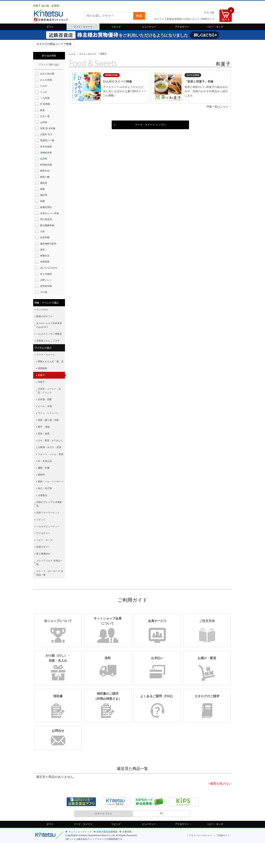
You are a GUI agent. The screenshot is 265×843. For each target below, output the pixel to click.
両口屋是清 (46, 219)
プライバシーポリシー (200, 835)
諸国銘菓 (42, 368)
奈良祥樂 (44, 237)
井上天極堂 (46, 274)
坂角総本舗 (46, 286)
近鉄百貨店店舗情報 (106, 831)
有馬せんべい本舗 (49, 213)
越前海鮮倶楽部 (48, 243)
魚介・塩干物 (45, 488)
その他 (43, 292)
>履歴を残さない (220, 783)
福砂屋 (43, 195)
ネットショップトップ (80, 831)
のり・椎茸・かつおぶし (50, 440)
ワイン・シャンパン (48, 413)
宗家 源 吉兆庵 (47, 128)
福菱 (42, 201)
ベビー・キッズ (215, 26)
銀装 (42, 110)
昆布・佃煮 (43, 433)
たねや (43, 86)
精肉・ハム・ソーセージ (50, 481)
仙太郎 (43, 158)
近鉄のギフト (43, 546)
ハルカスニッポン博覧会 (49, 334)
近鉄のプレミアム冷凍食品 (49, 504)
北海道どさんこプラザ (48, 340)
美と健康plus (43, 553)
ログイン (159, 19)
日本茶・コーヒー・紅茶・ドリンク (49, 391)
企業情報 (127, 831)
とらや (43, 92)
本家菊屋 (44, 261)
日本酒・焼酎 (45, 399)
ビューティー (149, 26)
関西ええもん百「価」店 (50, 361)
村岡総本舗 (46, 164)
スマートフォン (103, 813)
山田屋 (43, 122)
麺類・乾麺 (43, 468)
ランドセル (42, 309)
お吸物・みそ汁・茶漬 (49, 447)
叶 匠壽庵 (45, 104)
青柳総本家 (46, 152)
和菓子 (41, 375)
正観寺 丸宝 (46, 134)
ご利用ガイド (207, 19)
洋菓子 (41, 382)
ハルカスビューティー (48, 526)
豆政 (42, 231)
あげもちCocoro (48, 267)
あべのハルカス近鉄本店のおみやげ (49, 325)
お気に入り (190, 19)
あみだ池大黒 (47, 73)
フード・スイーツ (83, 26)
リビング (116, 26)
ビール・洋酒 (45, 406)
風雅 (42, 189)
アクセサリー (182, 26)
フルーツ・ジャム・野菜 (50, 454)
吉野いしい (46, 280)
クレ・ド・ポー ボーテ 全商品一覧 (49, 573)
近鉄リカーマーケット (48, 512)
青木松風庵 (46, 146)
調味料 (41, 474)
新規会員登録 (174, 19)
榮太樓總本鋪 (47, 225)
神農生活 (44, 255)
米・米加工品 (45, 461)
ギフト (50, 26)
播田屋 (43, 183)
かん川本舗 (46, 80)
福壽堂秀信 (46, 207)
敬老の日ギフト (44, 316)
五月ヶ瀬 (44, 116)
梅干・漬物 (43, 426)
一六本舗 (44, 98)
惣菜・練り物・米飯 (48, 420)
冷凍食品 (42, 495)
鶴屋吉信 (44, 170)
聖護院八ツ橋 (47, 140)
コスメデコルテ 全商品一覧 (49, 562)
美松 (42, 249)
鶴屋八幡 (44, 177)
